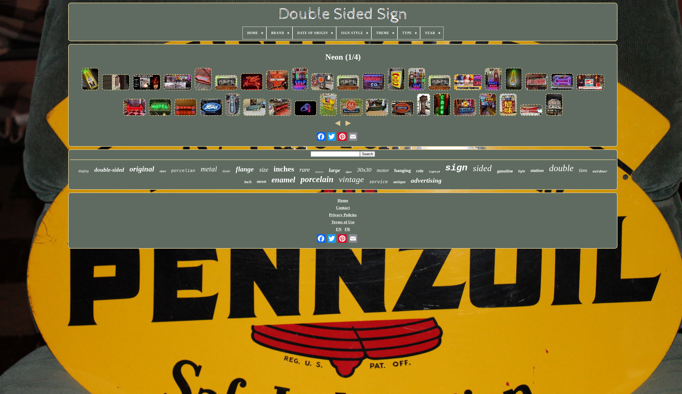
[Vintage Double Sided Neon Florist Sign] (233, 105)
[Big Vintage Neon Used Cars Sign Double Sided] (554, 105)
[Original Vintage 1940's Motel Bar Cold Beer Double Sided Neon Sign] (300, 79)
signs (349, 171)
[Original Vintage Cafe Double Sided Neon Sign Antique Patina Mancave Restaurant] (487, 105)
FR (347, 229)
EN (339, 229)
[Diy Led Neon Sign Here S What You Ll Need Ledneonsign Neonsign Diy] (147, 82)
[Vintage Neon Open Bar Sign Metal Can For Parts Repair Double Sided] (439, 83)
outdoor (599, 171)
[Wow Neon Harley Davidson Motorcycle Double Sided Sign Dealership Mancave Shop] (280, 108)
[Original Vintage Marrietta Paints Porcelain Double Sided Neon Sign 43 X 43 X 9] (328, 105)
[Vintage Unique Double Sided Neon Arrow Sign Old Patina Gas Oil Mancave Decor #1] (562, 82)
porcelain (317, 179)
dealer (226, 171)
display (83, 171)
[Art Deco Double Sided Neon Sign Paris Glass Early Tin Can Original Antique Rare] (423, 105)
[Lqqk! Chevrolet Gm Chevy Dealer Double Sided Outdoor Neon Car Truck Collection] (465, 108)
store (163, 171)
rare (304, 169)
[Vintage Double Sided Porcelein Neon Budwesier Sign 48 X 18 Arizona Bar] (531, 110)
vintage (351, 179)
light (521, 171)
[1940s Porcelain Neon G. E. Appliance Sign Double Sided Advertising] (351, 108)
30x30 (364, 169)
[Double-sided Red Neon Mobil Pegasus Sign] (251, 82)
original (141, 169)
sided (482, 168)
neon (261, 181)
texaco (319, 171)
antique (399, 182)
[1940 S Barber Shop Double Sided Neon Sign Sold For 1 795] (590, 82)
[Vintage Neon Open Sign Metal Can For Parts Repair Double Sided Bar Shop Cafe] (348, 83)
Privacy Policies (343, 215)
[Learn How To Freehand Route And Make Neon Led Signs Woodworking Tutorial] (468, 82)
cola (419, 171)
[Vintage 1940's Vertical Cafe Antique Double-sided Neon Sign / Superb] (442, 105)
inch (247, 182)
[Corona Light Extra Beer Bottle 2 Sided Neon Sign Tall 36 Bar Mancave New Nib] (513, 79)
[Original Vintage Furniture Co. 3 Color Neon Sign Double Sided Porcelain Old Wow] (373, 82)
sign (456, 168)
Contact (343, 208)
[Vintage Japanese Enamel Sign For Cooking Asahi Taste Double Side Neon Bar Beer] (508, 105)
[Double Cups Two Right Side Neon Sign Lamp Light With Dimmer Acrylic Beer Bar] (305, 109)
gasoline (505, 171)
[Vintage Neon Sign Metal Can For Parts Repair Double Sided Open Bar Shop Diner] (226, 83)
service (378, 181)
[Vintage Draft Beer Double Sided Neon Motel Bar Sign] (493, 79)
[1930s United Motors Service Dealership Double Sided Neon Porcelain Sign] (402, 109)
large (334, 170)
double (561, 168)
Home (343, 200)
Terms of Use (343, 222)
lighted (434, 171)
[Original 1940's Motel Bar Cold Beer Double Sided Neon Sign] (416, 79)
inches (284, 169)
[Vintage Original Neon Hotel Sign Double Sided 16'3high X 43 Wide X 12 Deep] (185, 108)
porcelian (183, 171)
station (537, 170)
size (263, 169)
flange (245, 169)
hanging (402, 170)
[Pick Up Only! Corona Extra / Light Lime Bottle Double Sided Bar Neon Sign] (90, 79)
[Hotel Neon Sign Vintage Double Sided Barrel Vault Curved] (160, 108)
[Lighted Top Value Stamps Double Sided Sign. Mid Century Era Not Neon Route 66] (396, 79)
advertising (426, 180)
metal (209, 169)
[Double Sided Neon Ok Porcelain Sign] (322, 82)
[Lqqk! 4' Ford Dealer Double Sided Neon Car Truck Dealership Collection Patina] (211, 108)
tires (583, 170)
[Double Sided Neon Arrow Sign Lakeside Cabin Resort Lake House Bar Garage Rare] (254, 108)
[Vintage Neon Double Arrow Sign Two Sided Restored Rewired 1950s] (134, 108)
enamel (283, 179)
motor (383, 170)
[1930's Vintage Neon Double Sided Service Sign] (203, 79)
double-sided (109, 170)
